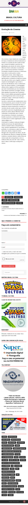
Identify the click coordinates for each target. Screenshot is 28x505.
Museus (18, 480)
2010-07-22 (5, 32)
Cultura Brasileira (7, 457)
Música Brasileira (12, 483)
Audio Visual (9, 197)
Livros (12, 468)
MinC (17, 468)
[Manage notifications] (24, 501)
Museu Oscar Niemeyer (8, 480)
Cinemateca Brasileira (8, 203)
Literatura (5, 468)
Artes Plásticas (16, 439)
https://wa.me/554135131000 (14, 408)
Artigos (4, 442)
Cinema (4, 200)
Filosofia (22, 457)
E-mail (3, 247)
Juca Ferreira (5, 466)
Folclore (4, 460)
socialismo (12, 492)
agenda (4, 436)
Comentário (5, 231)
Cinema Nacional (13, 200)
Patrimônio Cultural (8, 489)
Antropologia (12, 436)
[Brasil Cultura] (14, 13)
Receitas (4, 492)
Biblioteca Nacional (7, 445)
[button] (26, 25)
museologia (5, 477)
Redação (12, 32)
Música (4, 483)
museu (12, 477)
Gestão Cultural (14, 460)
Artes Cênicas (6, 439)
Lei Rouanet (18, 466)
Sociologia (20, 492)
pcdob (17, 489)
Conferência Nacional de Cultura (11, 451)
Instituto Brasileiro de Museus (10, 463)
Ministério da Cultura (8, 471)
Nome (3, 242)
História (19, 203)
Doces (16, 457)
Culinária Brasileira (7, 454)
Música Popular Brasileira (9, 486)
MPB (18, 474)
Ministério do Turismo (8, 474)
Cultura (17, 454)
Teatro (4, 495)
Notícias (21, 486)
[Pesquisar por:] (14, 272)
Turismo (10, 495)
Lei (12, 466)
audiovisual (18, 197)
